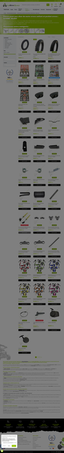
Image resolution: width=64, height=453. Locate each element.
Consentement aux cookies (2, 451)
